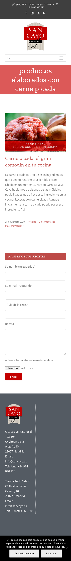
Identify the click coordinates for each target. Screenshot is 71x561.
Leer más (51, 553)
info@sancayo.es (16, 461)
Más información (13, 225)
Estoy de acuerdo (24, 553)
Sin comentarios (47, 221)
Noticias (32, 221)
